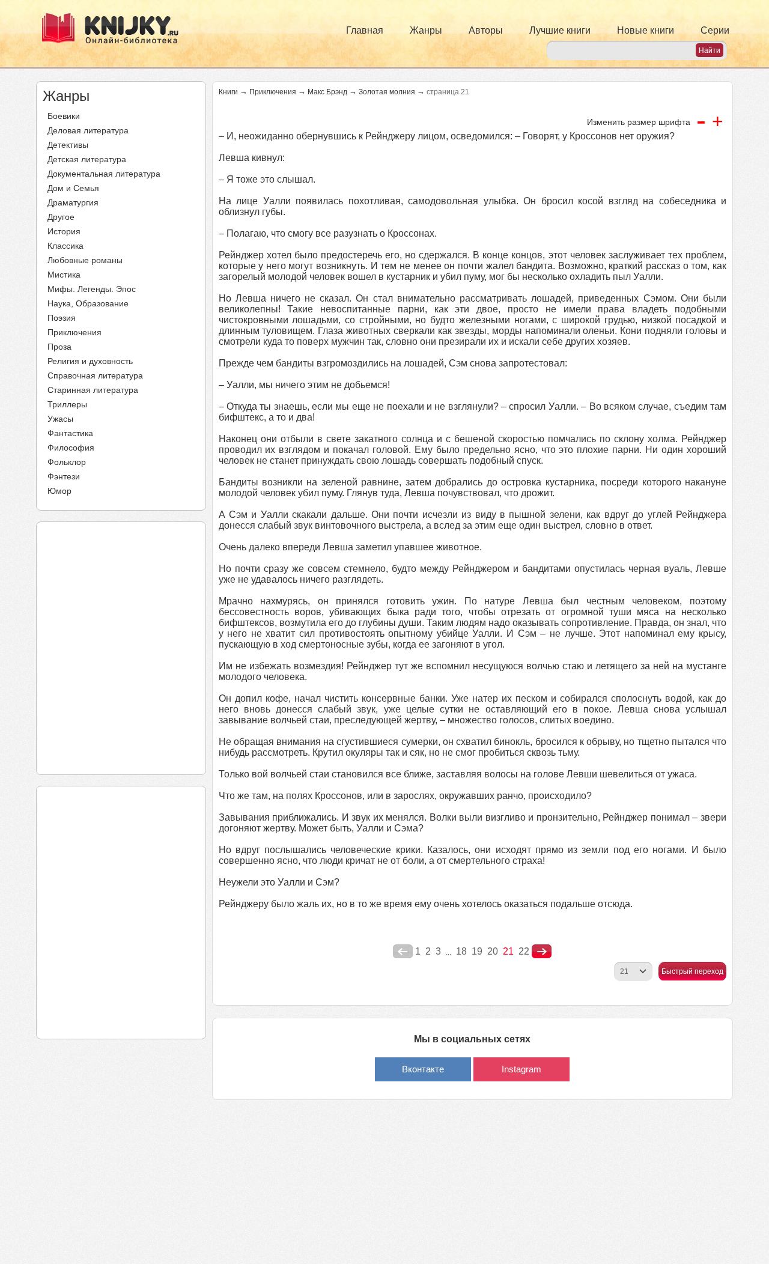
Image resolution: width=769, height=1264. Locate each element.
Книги (228, 92)
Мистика (64, 274)
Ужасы (60, 419)
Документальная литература (103, 173)
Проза (59, 346)
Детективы (67, 145)
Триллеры (67, 404)
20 (492, 951)
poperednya (403, 951)
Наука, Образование (88, 303)
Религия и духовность (90, 361)
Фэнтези (63, 476)
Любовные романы (85, 260)
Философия (70, 447)
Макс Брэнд (327, 92)
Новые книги (645, 30)
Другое (60, 217)
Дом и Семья (73, 188)
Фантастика (70, 433)
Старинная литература (92, 390)
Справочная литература (95, 375)
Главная (364, 30)
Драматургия (73, 202)
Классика (65, 246)
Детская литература (86, 159)
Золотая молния (387, 92)
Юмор (59, 491)
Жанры (426, 30)
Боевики (63, 116)
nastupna (542, 951)
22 (523, 951)
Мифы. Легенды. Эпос (91, 289)
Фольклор (66, 462)
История (64, 231)
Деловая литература (88, 130)
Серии (715, 30)
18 (461, 951)
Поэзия (61, 318)
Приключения (74, 332)
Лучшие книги (560, 30)
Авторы (486, 30)
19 (477, 951)
